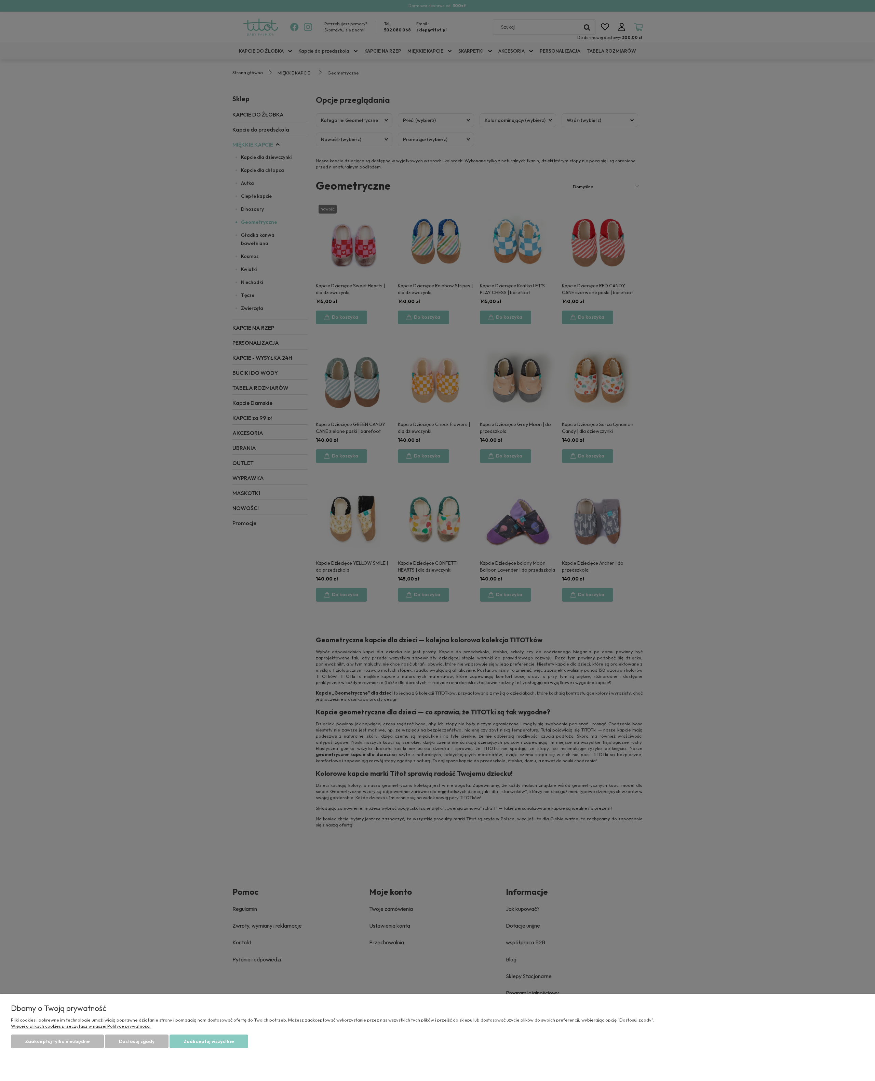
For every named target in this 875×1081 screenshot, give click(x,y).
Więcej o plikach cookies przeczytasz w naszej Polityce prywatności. (81, 1026)
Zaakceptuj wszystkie (209, 1041)
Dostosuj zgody (136, 1041)
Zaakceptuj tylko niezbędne (57, 1041)
